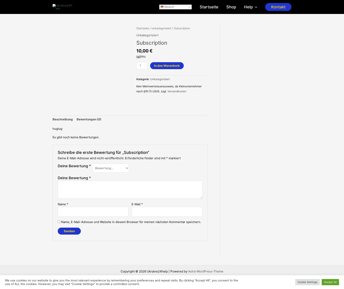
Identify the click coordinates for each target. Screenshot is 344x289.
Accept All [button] (330, 282)
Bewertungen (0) (89, 119)
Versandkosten (176, 91)
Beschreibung (63, 119)
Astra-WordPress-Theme (205, 271)
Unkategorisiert (161, 28)
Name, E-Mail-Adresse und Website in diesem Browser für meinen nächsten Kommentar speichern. (131, 222)
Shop (231, 7)
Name (63, 204)
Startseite (209, 7)
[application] (255, 7)
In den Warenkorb (167, 66)
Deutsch (169, 6)
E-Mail (137, 204)
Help (248, 7)
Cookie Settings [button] (307, 282)
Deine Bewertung (74, 166)
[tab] (63, 120)
